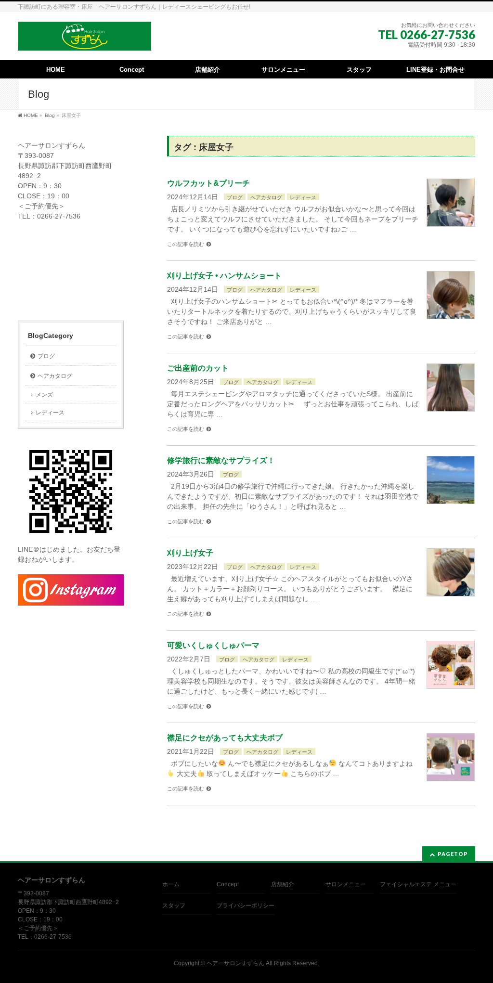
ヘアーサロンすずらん (235, 963)
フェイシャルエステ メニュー (418, 884)
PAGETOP (453, 854)
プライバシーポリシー (245, 905)
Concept (228, 884)
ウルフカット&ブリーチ (208, 183)
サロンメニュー (345, 884)
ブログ (235, 197)
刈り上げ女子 (190, 553)
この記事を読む (185, 244)
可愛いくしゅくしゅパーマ (213, 645)
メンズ (44, 394)
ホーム (171, 884)
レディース (303, 197)
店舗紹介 (282, 884)
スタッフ (173, 905)
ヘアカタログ (266, 197)
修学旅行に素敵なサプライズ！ (221, 460)
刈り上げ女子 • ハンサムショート (224, 276)
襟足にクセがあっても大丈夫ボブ (225, 738)
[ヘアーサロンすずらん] (84, 39)
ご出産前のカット (198, 368)
